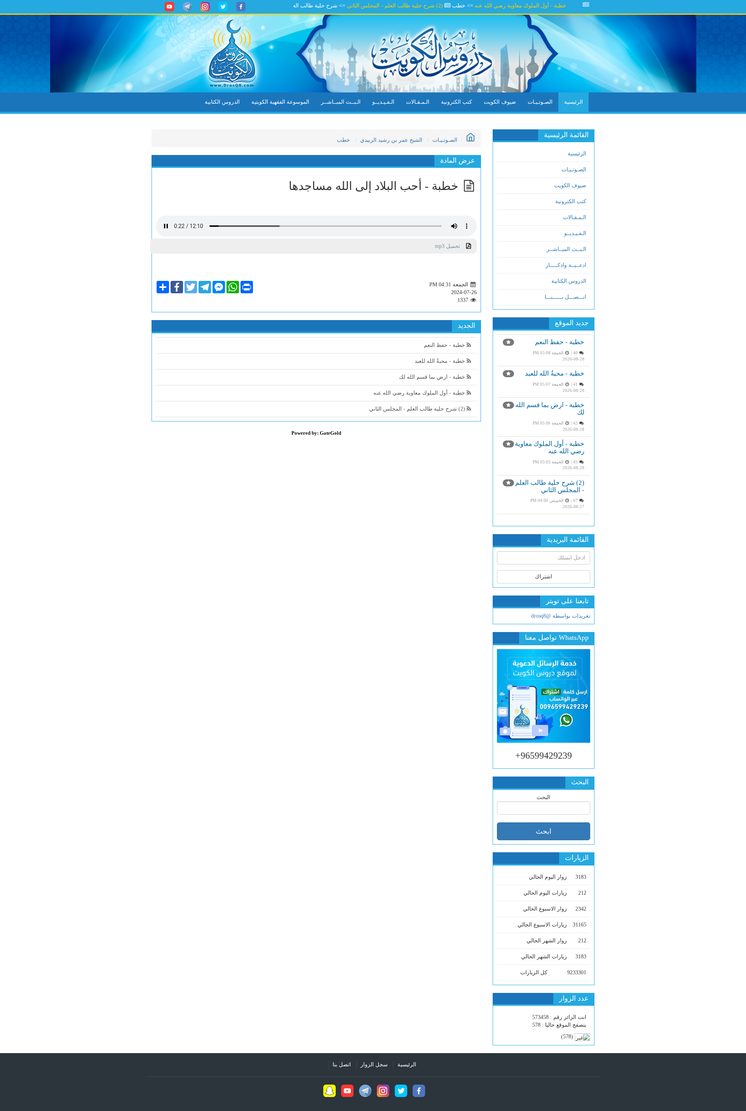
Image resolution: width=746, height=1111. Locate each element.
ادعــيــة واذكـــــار (566, 265)
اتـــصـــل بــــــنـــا (565, 297)
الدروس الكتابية (222, 102)
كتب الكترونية (456, 102)
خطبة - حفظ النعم (559, 342)
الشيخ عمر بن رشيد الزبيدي (391, 140)
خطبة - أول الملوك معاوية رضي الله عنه (541, 6)
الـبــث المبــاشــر (341, 102)
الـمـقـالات (417, 102)
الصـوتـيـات (540, 102)
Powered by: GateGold (316, 433)
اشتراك (543, 577)
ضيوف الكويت (500, 102)
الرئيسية (573, 102)
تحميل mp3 (450, 246)
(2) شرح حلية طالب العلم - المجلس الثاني (416, 6)
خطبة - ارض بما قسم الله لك (433, 377)
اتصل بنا (342, 1064)
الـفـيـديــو (383, 102)
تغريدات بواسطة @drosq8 (560, 616)
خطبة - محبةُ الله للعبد (554, 373)
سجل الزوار (374, 1064)
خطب (343, 140)
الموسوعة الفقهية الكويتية (280, 102)
